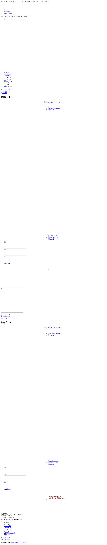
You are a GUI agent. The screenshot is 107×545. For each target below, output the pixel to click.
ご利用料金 (7, 75)
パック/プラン (8, 79)
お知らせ (6, 72)
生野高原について (9, 11)
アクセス (6, 82)
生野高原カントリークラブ (18, 542)
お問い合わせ (8, 13)
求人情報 (6, 84)
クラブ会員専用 (5, 91)
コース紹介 (7, 74)
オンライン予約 (5, 89)
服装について (8, 81)
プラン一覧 (7, 526)
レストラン (7, 77)
